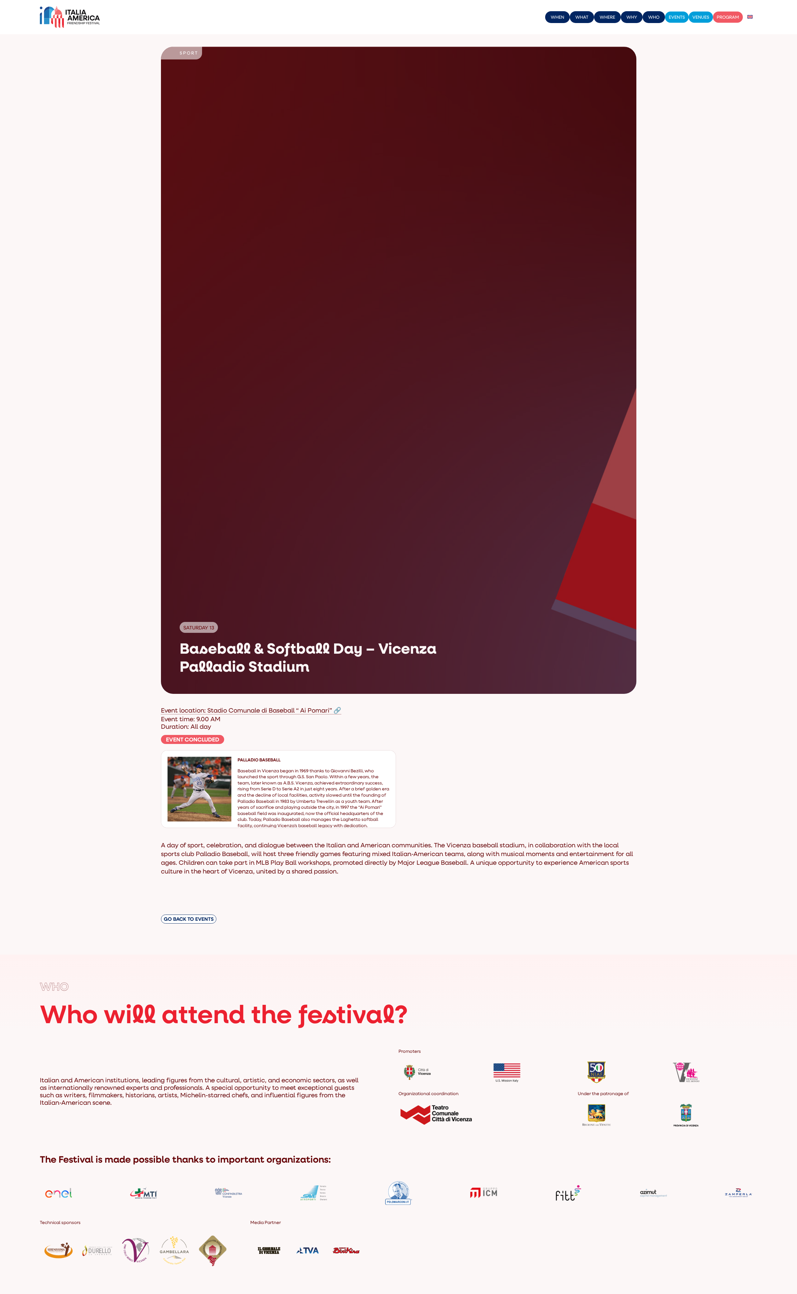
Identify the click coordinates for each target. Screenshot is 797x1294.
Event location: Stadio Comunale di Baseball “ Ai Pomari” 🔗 (251, 710)
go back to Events (189, 918)
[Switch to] (750, 17)
